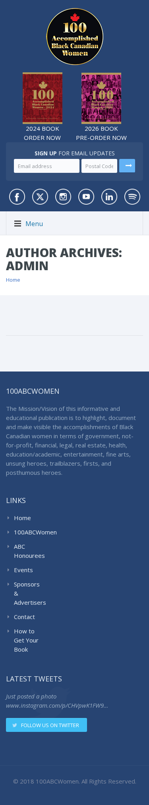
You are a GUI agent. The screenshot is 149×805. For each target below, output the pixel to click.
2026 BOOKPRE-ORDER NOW (101, 132)
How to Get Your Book (26, 640)
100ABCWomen (28, 532)
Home (13, 279)
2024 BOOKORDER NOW (42, 132)
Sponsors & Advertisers (28, 593)
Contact (24, 617)
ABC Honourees (28, 550)
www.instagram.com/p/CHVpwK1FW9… (57, 705)
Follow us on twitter (50, 725)
